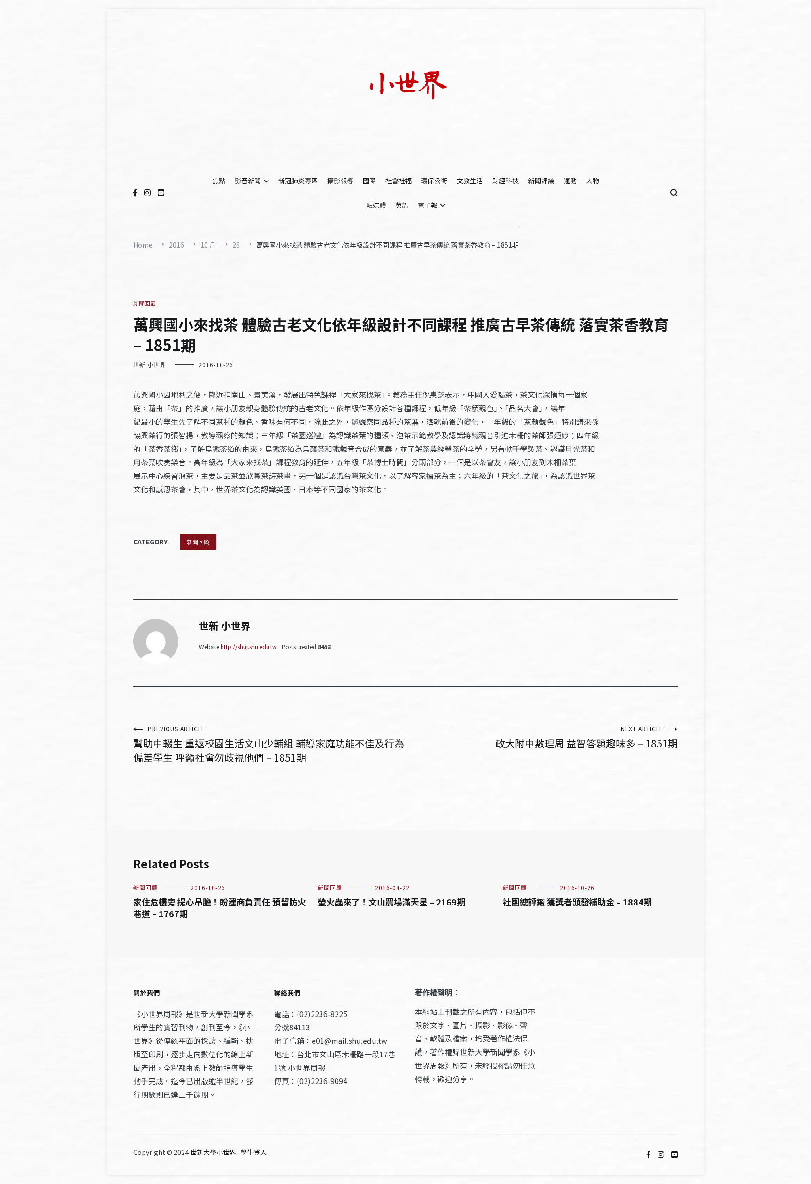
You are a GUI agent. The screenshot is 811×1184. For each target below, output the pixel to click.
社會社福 (398, 180)
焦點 (218, 180)
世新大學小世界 (213, 1152)
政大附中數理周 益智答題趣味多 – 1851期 (586, 737)
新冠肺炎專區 (298, 180)
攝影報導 (340, 180)
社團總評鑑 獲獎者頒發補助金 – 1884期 (577, 902)
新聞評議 (541, 180)
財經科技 (505, 180)
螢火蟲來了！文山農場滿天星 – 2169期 (391, 902)
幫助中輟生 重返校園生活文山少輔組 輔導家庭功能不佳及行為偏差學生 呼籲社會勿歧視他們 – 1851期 (268, 744)
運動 (570, 180)
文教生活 (470, 180)
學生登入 (253, 1152)
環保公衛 (434, 180)
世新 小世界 (149, 365)
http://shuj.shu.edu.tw (249, 646)
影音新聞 (248, 180)
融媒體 (376, 205)
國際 (369, 180)
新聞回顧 (144, 303)
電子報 (427, 205)
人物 (592, 180)
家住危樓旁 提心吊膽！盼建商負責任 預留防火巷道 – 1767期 (219, 908)
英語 (401, 205)
